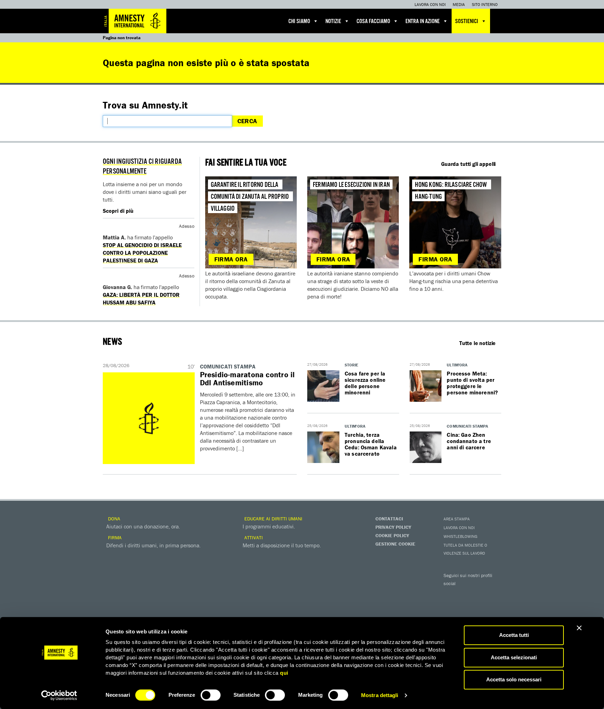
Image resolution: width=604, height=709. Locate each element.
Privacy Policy (393, 527)
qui (284, 673)
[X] (465, 593)
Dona (113, 518)
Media (459, 4)
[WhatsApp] (465, 605)
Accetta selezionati (514, 657)
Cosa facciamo (373, 21)
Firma (114, 537)
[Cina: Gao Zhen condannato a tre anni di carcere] (426, 447)
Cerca (247, 121)
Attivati (253, 537)
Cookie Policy (392, 535)
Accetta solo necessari (513, 679)
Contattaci (389, 518)
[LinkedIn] (451, 605)
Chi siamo (299, 21)
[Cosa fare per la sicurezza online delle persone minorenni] (323, 386)
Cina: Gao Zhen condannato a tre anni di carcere (469, 440)
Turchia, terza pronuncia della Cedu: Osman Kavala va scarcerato (371, 444)
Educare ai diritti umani (272, 518)
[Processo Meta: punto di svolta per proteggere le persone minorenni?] (426, 386)
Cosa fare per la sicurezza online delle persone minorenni (365, 382)
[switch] (211, 695)
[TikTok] (479, 605)
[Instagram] (492, 593)
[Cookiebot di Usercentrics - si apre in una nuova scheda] (59, 695)
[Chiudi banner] (579, 627)
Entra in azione (422, 21)
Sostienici (466, 21)
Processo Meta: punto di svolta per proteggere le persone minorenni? (472, 382)
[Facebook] (451, 593)
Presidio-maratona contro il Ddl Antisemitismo (247, 378)
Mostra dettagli (379, 695)
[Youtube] (479, 593)
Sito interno (485, 4)
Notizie (333, 21)
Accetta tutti (514, 635)
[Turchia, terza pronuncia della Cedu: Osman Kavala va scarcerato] (323, 447)
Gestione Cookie (395, 544)
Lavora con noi (430, 4)
